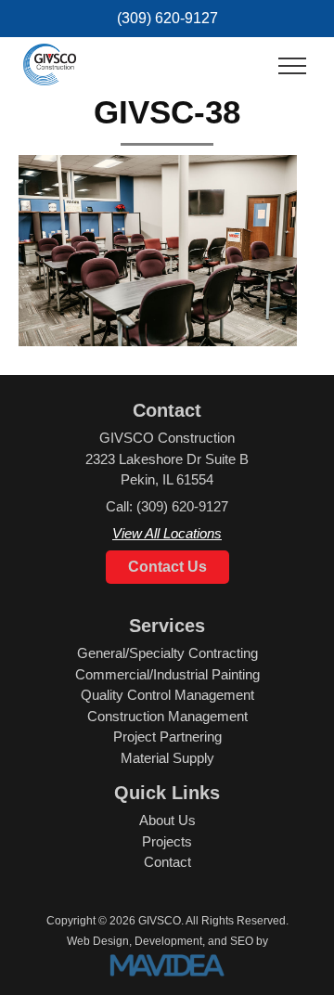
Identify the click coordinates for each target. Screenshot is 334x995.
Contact (167, 862)
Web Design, (99, 941)
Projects (167, 841)
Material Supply (167, 758)
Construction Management (167, 716)
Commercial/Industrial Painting (167, 674)
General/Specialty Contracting (167, 653)
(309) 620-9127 (167, 18)
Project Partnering (167, 736)
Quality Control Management (167, 695)
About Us (167, 820)
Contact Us (167, 567)
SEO (241, 941)
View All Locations (167, 533)
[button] (292, 67)
